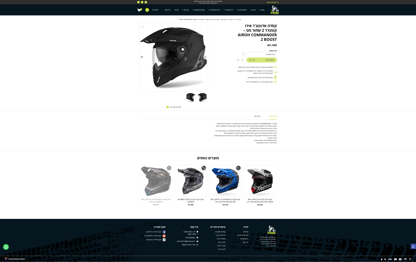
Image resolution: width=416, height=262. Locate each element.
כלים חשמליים (215, 10)
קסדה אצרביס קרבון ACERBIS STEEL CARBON (191, 200)
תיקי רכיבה (221, 249)
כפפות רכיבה (221, 238)
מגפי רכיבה (221, 242)
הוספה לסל (261, 60)
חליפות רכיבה (220, 235)
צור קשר (167, 10)
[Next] (142, 57)
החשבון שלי (244, 238)
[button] (413, 246)
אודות (177, 10)
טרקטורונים (243, 10)
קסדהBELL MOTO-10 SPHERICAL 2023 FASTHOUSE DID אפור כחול (225, 200)
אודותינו (245, 232)
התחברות (155, 10)
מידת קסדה (273, 51)
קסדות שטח (224, 19)
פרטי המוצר (273, 116)
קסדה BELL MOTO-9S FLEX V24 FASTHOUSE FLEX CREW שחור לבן (260, 200)
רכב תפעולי (229, 10)
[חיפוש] (147, 10)
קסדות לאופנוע (220, 232)
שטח (262, 10)
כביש (254, 10)
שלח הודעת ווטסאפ (188, 244)
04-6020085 (190, 237)
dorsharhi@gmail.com (186, 241)
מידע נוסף (257, 116)
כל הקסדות (231, 19)
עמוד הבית (238, 19)
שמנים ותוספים (199, 10)
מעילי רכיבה (221, 246)
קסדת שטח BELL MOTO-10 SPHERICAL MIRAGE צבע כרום (156, 200)
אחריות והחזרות (242, 235)
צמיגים (186, 10)
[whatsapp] (6, 247)
